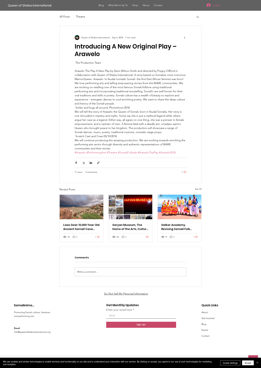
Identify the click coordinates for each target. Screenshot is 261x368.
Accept (248, 362)
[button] (197, 17)
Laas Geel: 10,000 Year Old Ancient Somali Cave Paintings (81, 227)
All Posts (65, 16)
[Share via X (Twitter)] (83, 162)
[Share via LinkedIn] (90, 162)
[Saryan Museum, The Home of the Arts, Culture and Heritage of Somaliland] (130, 207)
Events (204, 330)
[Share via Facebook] (76, 162)
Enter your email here (119, 309)
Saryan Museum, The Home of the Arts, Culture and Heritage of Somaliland (130, 227)
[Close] (257, 363)
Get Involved (207, 318)
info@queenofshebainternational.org (32, 332)
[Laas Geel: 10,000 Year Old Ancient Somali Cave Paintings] (81, 207)
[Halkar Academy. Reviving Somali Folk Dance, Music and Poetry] (179, 207)
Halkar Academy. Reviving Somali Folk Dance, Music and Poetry (178, 227)
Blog (203, 324)
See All (198, 189)
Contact (205, 335)
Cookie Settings (230, 362)
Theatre (80, 16)
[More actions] (184, 37)
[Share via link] (98, 162)
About (204, 312)
